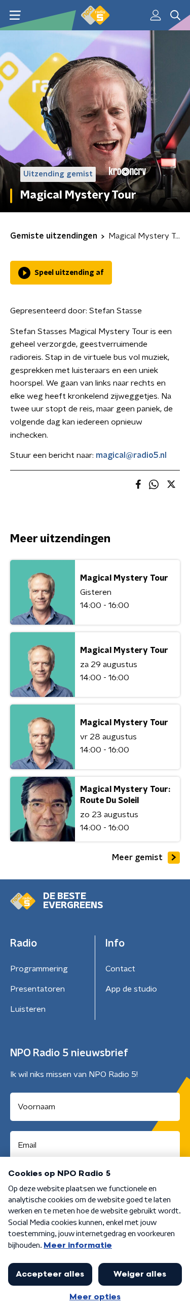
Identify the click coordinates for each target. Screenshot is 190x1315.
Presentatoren (37, 989)
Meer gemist (137, 858)
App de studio (131, 989)
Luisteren (28, 1009)
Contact (120, 969)
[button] (15, 15)
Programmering (39, 969)
